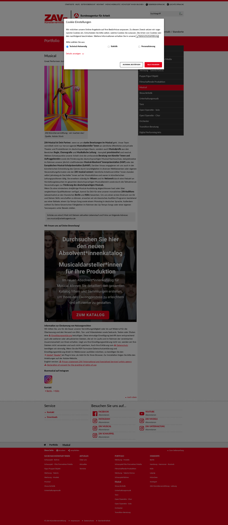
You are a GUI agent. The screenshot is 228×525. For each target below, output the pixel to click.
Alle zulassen (153, 65)
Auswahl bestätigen (131, 65)
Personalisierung (148, 47)
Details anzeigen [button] (73, 54)
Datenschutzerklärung (148, 36)
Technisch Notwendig (78, 47)
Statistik (114, 47)
